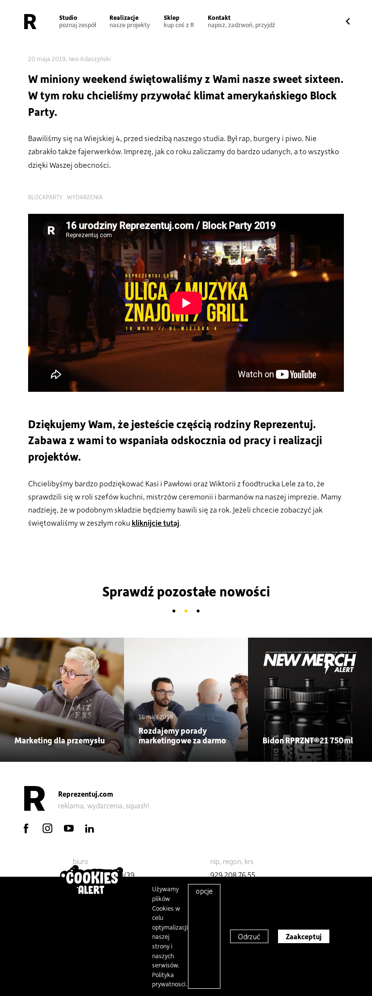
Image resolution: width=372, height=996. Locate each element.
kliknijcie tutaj (155, 522)
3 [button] (198, 611)
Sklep (179, 21)
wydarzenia (85, 197)
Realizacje (129, 21)
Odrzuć (249, 936)
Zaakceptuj (304, 936)
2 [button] (186, 611)
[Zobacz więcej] (62, 700)
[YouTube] (68, 828)
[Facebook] (26, 828)
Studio (77, 21)
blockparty (45, 197)
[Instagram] (47, 828)
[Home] (30, 21)
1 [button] (174, 611)
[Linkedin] (89, 828)
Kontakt (241, 21)
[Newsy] (347, 22)
